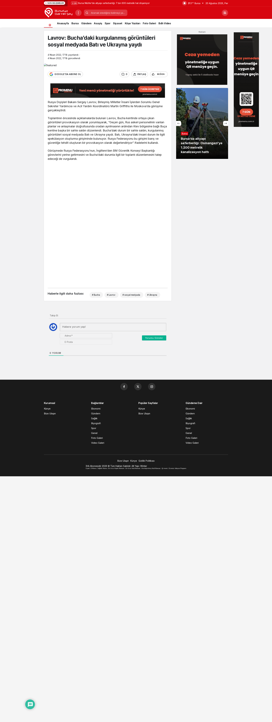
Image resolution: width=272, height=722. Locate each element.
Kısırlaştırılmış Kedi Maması (151, 468)
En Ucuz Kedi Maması (133, 468)
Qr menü (164, 468)
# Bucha (96, 294)
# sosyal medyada (131, 294)
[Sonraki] (225, 123)
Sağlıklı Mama (102, 468)
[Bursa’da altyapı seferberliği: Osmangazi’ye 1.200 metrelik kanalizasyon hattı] (202, 123)
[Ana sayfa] (49, 24)
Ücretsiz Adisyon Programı (177, 468)
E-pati (88, 468)
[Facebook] (124, 386)
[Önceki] (178, 123)
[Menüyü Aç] (78, 13)
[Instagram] (152, 386)
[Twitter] (138, 386)
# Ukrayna (152, 294)
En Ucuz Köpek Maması (116, 468)
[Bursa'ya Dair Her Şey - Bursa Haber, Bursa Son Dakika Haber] (58, 12)
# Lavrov (111, 294)
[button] (225, 13)
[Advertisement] (108, 187)
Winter (143, 466)
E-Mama (93, 468)
